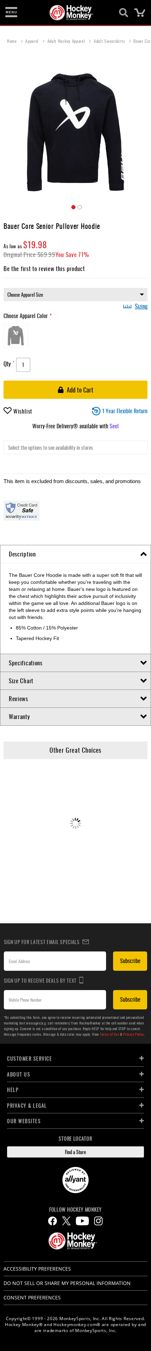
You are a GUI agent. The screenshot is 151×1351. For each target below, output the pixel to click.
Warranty (19, 716)
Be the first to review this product (44, 268)
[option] (16, 335)
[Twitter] (66, 1221)
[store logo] (71, 12)
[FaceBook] (52, 1221)
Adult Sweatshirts (110, 41)
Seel (114, 426)
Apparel (32, 41)
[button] (72, 206)
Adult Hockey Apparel (67, 41)
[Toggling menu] (11, 12)
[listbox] (75, 294)
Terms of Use (109, 1034)
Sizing (141, 306)
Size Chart (21, 680)
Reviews (18, 698)
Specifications (25, 662)
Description (22, 553)
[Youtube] (82, 1221)
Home (12, 41)
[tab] (75, 554)
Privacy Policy (133, 1034)
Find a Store (75, 1151)
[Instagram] (98, 1221)
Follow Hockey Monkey (75, 1209)
